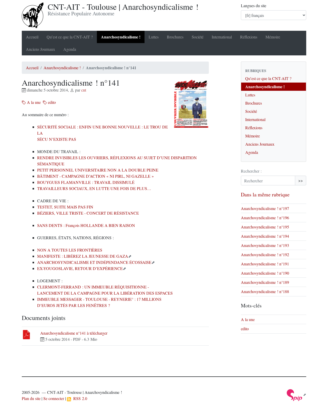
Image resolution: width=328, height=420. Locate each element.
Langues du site (253, 5)
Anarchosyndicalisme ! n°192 (265, 254)
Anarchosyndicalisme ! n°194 (265, 236)
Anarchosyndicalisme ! (120, 37)
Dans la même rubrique (265, 194)
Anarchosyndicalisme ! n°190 (265, 273)
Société (197, 36)
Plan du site (31, 398)
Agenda (69, 49)
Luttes (154, 36)
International (222, 36)
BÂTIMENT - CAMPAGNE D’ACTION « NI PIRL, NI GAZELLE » (95, 176)
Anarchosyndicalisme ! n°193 (265, 245)
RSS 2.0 (79, 398)
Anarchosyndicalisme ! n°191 (265, 263)
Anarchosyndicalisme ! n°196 (265, 217)
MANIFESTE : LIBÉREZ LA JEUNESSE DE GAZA (82, 256)
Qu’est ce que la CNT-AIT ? (70, 36)
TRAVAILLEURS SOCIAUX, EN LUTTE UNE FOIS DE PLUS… (94, 188)
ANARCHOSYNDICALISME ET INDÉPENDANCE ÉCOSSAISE (94, 262)
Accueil (32, 36)
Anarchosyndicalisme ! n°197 (265, 208)
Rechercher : (251, 171)
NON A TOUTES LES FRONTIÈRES (69, 250)
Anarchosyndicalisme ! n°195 (265, 226)
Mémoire (272, 36)
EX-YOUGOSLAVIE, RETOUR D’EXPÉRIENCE (80, 268)
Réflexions (248, 36)
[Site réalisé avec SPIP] (296, 394)
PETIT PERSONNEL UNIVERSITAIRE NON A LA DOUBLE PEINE (97, 170)
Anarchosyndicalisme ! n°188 (265, 291)
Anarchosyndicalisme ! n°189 (265, 282)
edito (51, 102)
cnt (83, 90)
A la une (33, 102)
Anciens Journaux (40, 49)
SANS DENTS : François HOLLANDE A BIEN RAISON (86, 225)
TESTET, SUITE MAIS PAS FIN (65, 206)
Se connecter (53, 398)
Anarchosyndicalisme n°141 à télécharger (73, 333)
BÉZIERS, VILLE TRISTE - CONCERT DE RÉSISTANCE (88, 213)
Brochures (175, 36)
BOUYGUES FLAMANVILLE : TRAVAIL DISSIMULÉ (86, 182)
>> (300, 180)
